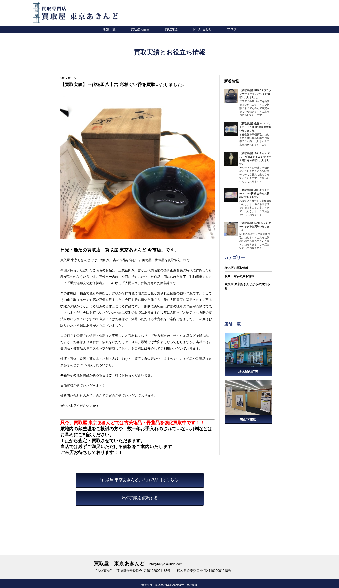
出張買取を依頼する (140, 498)
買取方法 (171, 29)
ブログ (232, 29)
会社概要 (192, 584)
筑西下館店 (248, 419)
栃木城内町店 (248, 372)
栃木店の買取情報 (236, 268)
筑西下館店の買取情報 (239, 276)
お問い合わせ (202, 29)
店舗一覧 (109, 29)
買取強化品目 (140, 29)
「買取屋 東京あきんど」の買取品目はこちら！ (140, 480)
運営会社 (146, 584)
